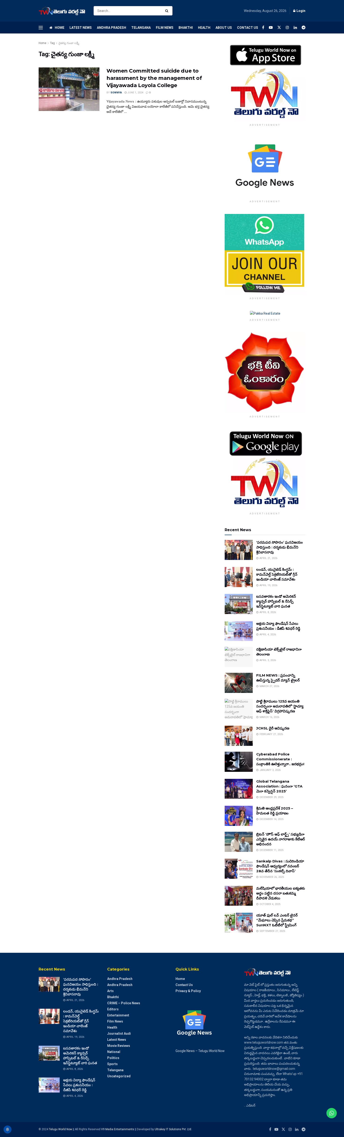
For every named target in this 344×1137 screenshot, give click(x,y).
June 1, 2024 (135, 92)
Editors (113, 1009)
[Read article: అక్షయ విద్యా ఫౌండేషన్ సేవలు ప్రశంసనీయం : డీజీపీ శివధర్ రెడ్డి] (239, 631)
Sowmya (116, 92)
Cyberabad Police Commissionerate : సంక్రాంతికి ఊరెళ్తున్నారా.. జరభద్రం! (280, 759)
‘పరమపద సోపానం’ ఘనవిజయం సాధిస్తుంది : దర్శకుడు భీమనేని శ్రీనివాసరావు (279, 547)
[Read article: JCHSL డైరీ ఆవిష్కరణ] (239, 736)
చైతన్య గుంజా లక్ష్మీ (69, 43)
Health (204, 27)
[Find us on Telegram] (303, 27)
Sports (112, 1064)
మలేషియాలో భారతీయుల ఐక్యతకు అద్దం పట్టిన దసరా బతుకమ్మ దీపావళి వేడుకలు (280, 893)
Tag (52, 43)
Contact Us (247, 27)
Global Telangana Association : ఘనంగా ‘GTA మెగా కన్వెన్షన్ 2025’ (279, 786)
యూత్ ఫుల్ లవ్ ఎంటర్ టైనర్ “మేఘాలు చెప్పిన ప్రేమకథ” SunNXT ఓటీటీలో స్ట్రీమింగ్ (277, 920)
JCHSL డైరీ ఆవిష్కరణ (272, 728)
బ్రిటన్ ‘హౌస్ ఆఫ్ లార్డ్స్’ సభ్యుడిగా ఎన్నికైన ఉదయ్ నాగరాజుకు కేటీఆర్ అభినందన (280, 839)
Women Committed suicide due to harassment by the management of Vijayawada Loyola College (154, 78)
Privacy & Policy (188, 991)
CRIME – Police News (123, 1003)
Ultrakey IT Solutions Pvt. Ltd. (173, 1129)
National (113, 1052)
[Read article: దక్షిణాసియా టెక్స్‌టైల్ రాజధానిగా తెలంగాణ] (239, 657)
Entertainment (118, 1015)
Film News (164, 27)
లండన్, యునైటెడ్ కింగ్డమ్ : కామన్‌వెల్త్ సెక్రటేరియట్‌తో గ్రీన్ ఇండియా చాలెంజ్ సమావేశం (276, 574)
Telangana (141, 27)
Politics (113, 1058)
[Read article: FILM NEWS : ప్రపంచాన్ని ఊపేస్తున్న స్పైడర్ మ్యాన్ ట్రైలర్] (239, 683)
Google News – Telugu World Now (200, 1051)
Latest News (81, 27)
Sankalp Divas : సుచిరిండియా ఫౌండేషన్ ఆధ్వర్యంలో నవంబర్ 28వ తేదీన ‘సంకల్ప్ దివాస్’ (280, 866)
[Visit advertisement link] (265, 80)
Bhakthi (186, 27)
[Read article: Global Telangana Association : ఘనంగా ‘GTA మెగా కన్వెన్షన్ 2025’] (239, 789)
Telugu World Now (60, 1129)
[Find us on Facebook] (263, 27)
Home (59, 27)
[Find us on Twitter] (279, 27)
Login (300, 11)
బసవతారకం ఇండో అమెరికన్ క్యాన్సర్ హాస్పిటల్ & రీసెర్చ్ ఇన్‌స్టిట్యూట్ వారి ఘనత (276, 601)
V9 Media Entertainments (118, 1129)
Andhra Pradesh (111, 27)
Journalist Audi (119, 1033)
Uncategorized (119, 1076)
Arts (110, 991)
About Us (224, 27)
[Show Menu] (41, 27)
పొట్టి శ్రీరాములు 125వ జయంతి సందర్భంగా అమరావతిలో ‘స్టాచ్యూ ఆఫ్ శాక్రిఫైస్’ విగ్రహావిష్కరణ (280, 706)
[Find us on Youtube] (271, 27)
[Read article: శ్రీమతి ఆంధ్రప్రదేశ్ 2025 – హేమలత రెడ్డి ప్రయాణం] (239, 816)
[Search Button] (167, 10)
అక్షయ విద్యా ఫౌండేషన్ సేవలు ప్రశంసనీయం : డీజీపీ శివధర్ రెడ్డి (79, 1085)
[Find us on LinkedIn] (295, 27)
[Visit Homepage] (62, 11)
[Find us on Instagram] (287, 27)
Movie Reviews (118, 1046)
